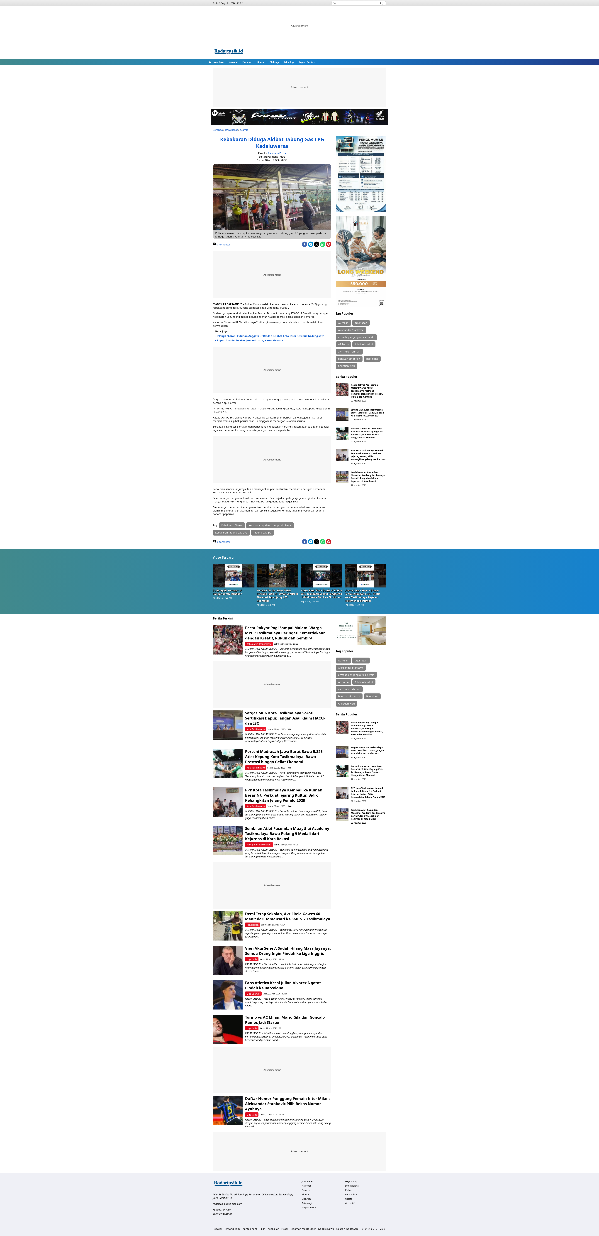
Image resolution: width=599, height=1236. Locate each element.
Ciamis (244, 130)
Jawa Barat (218, 62)
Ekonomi (247, 62)
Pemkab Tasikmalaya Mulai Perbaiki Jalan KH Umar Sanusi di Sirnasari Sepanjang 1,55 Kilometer (277, 595)
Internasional (352, 1185)
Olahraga (274, 62)
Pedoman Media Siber (303, 1229)
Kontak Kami (250, 1229)
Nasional (233, 62)
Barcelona (372, 358)
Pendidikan (253, 924)
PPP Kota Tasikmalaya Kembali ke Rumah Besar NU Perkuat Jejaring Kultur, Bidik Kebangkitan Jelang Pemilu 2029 (368, 455)
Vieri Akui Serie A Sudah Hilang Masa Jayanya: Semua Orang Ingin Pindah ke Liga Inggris (288, 951)
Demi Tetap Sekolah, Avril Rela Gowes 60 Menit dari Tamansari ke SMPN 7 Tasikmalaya (287, 916)
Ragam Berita (306, 62)
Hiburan (260, 62)
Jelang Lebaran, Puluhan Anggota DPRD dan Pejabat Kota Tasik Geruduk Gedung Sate (270, 336)
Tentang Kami (232, 1229)
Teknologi (289, 62)
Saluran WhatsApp (347, 1229)
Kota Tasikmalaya (256, 729)
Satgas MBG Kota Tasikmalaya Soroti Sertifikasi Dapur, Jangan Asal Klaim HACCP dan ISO (367, 412)
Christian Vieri (346, 366)
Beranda (218, 130)
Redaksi (217, 1229)
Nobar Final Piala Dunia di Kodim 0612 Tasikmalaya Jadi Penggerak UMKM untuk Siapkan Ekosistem (321, 594)
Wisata (348, 1198)
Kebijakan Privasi (278, 1229)
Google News (326, 1229)
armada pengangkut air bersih (356, 337)
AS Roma (343, 344)
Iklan (262, 1229)
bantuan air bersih (349, 358)
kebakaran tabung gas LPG (231, 532)
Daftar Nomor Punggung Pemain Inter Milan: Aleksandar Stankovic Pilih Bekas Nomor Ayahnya (287, 1103)
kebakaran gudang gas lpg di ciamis (270, 525)
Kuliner (349, 1190)
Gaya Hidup (351, 1181)
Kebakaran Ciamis (232, 525)
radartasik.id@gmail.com (227, 1204)
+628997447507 (222, 1210)
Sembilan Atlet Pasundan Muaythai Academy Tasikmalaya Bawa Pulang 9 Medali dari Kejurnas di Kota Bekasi (368, 477)
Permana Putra (277, 153)
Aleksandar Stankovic (350, 330)
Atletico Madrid (364, 344)
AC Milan (343, 323)
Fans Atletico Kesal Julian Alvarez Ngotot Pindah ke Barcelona (283, 985)
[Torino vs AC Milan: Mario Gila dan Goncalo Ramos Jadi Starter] (228, 1029)
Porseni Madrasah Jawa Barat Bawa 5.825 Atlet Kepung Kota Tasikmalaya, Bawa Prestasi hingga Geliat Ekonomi (367, 433)
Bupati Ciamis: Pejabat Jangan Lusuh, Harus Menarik (250, 340)
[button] (307, 62)
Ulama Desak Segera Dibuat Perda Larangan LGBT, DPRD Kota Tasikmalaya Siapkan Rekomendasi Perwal (362, 595)
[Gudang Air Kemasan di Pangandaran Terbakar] (234, 575)
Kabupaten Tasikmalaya (259, 643)
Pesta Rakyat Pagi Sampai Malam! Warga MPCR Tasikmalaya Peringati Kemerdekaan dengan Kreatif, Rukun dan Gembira (367, 390)
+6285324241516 (222, 1214)
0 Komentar (223, 244)
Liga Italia (252, 959)
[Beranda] (209, 62)
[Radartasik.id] (228, 52)
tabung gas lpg (262, 532)
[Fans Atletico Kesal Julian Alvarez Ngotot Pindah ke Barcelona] (228, 995)
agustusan (361, 323)
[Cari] (381, 3)
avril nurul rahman (349, 351)
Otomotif (349, 1203)
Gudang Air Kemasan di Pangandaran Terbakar (227, 592)
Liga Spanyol (253, 993)
